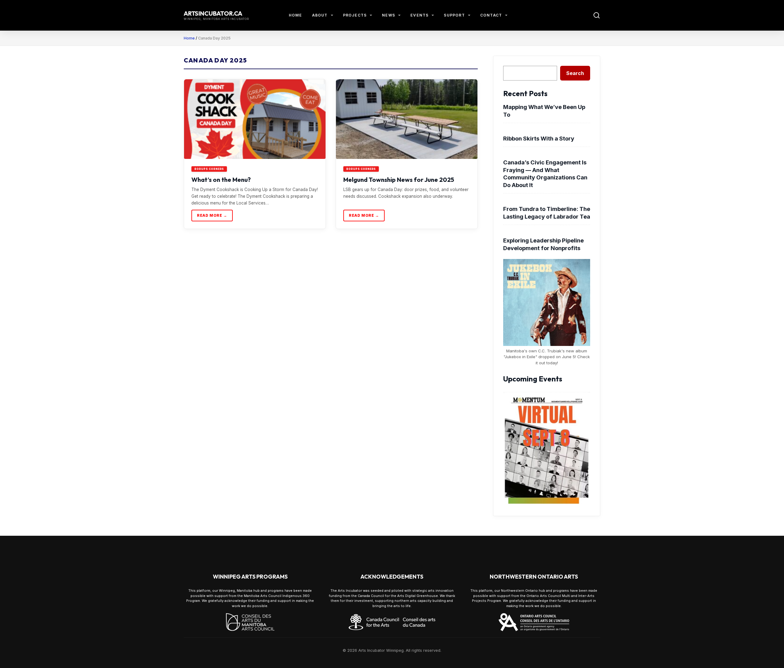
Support (454, 15)
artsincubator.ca (213, 13)
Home (295, 15)
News (388, 15)
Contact (491, 15)
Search (575, 73)
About (320, 15)
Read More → (212, 215)
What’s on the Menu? (221, 179)
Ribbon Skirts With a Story (538, 138)
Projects (355, 15)
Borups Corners (209, 169)
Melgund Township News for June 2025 (398, 179)
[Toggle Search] (596, 15)
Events (419, 15)
